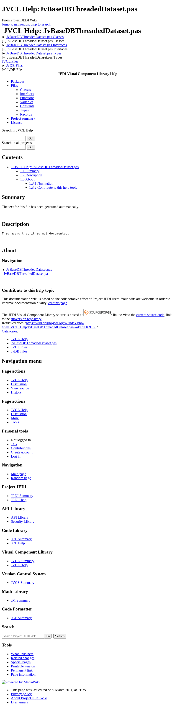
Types (24, 110)
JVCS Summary (22, 582)
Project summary (23, 118)
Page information (23, 674)
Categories (9, 331)
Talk (14, 444)
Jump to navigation (15, 24)
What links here (22, 654)
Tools (15, 422)
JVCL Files (10, 61)
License (16, 122)
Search (8, 626)
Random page (21, 478)
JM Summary (20, 600)
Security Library (22, 521)
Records (26, 114)
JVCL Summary (22, 561)
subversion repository (26, 319)
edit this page (57, 303)
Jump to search (40, 24)
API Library (19, 517)
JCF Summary (21, 618)
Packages (17, 81)
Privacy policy (21, 694)
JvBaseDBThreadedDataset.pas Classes (35, 37)
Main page (18, 474)
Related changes (22, 658)
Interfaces (27, 94)
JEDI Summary (22, 496)
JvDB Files (14, 65)
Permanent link (22, 670)
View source (20, 388)
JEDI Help (18, 500)
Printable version (23, 666)
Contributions (21, 448)
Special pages (21, 662)
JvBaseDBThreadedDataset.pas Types (34, 53)
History (16, 392)
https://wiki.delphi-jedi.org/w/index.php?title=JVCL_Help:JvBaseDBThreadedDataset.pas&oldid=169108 (49, 325)
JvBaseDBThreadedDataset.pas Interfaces (36, 45)
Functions (27, 98)
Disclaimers (19, 702)
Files (14, 86)
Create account (21, 452)
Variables (26, 102)
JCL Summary (21, 539)
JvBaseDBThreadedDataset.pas (29, 269)
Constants (27, 106)
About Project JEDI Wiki (29, 698)
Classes (25, 90)
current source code (150, 315)
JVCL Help (19, 339)
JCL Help (18, 543)
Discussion (19, 384)
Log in (16, 456)
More (15, 418)
